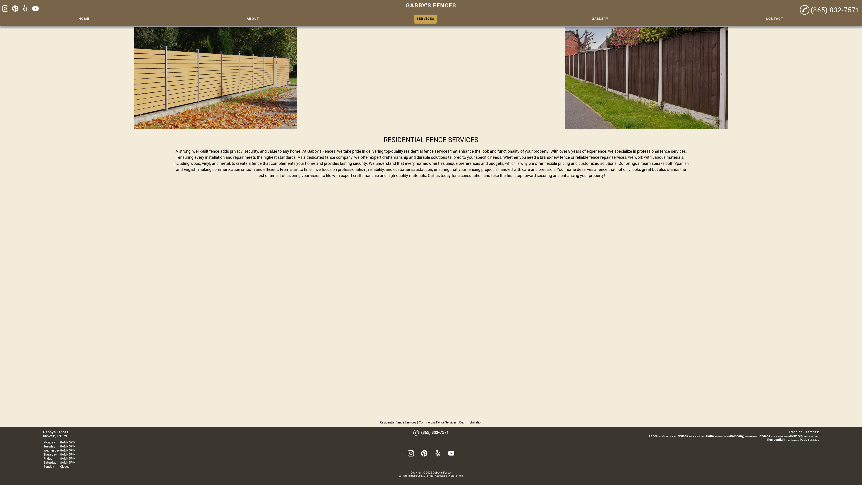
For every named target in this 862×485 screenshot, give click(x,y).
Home (84, 18)
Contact (774, 18)
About (253, 18)
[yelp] (25, 8)
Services (425, 18)
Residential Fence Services (398, 422)
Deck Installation (470, 422)
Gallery (600, 18)
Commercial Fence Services (438, 422)
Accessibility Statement (449, 475)
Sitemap (428, 475)
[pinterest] (15, 8)
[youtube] (35, 8)
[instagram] (5, 8)
